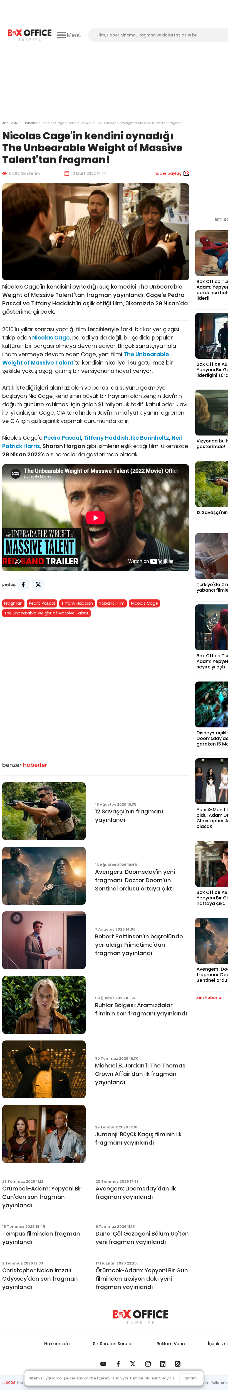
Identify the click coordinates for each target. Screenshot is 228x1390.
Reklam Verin (171, 1344)
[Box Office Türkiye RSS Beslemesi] (178, 1364)
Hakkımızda (57, 1344)
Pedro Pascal (42, 603)
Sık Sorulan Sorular (113, 1344)
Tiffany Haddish (77, 603)
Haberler (30, 123)
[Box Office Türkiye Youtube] (103, 1364)
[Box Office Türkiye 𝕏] (133, 1364)
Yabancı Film (112, 603)
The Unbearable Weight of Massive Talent (46, 613)
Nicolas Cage (144, 603)
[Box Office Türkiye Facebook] (118, 1364)
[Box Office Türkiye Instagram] (148, 1364)
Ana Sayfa (10, 123)
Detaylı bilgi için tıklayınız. (152, 1378)
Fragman (13, 603)
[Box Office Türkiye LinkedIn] (163, 1364)
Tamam (189, 1378)
